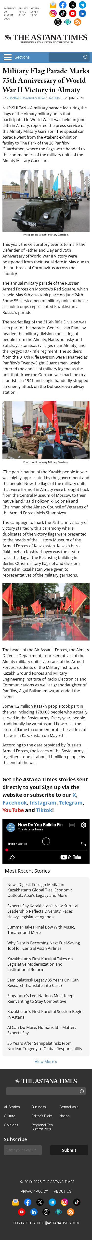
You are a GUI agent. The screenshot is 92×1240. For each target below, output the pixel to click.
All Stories (12, 1107)
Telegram (71, 802)
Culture (9, 1116)
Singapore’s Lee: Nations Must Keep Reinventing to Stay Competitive (40, 998)
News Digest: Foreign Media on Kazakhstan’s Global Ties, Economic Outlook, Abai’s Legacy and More (40, 890)
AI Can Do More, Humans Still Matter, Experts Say (41, 1030)
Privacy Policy (34, 1191)
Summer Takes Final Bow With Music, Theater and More (41, 929)
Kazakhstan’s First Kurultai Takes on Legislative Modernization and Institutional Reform (40, 964)
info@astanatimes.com (58, 1223)
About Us (62, 1191)
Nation (54, 98)
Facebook (14, 802)
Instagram (43, 802)
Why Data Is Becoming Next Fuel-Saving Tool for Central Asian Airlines (43, 945)
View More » (46, 1061)
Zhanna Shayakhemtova (26, 98)
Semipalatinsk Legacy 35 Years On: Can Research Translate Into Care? (43, 982)
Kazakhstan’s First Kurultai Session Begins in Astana (45, 1014)
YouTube (13, 810)
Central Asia (69, 1107)
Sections (22, 57)
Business (39, 1107)
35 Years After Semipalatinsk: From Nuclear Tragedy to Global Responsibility (44, 1046)
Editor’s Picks (42, 1116)
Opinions (11, 1125)
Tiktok (44, 810)
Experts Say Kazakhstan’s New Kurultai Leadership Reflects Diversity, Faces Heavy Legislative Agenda (42, 911)
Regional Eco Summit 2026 (42, 1127)
